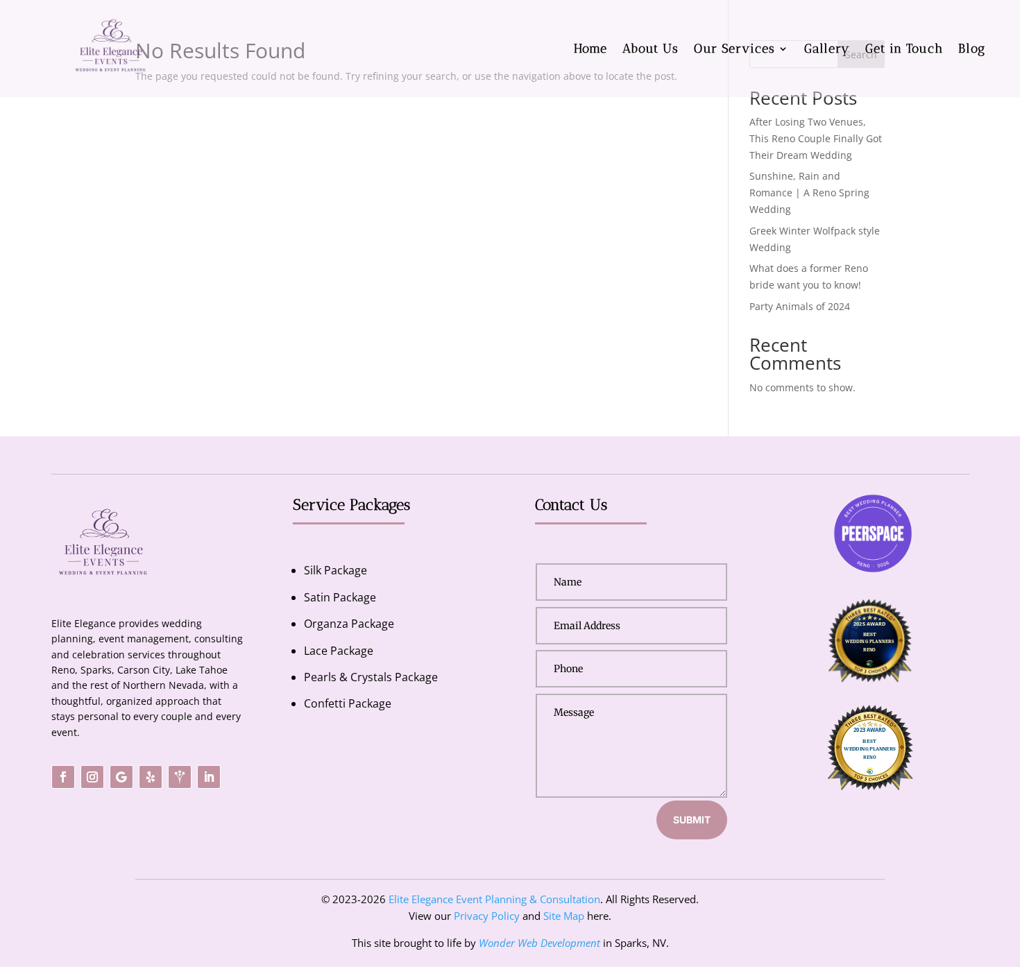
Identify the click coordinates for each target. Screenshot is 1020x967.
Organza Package (349, 623)
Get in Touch (904, 48)
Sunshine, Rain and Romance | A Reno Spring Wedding (809, 192)
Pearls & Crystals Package (371, 677)
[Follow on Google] (121, 777)
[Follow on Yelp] (150, 777)
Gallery (827, 48)
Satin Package (340, 597)
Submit (692, 819)
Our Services (734, 48)
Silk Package (335, 570)
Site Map (563, 916)
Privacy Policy (487, 916)
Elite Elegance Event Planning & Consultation (494, 899)
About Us (650, 48)
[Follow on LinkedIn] (209, 777)
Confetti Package (347, 703)
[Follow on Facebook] (63, 777)
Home (590, 48)
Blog (971, 48)
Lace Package (338, 650)
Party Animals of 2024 (799, 306)
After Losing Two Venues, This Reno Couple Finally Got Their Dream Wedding (815, 138)
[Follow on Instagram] (92, 777)
